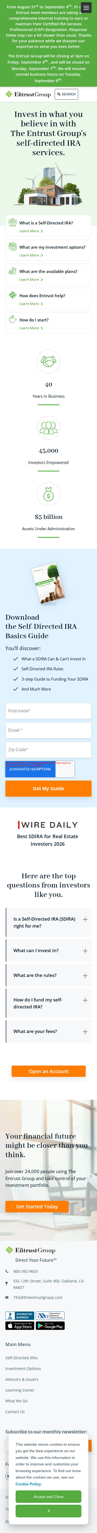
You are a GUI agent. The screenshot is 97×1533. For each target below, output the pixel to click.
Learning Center (19, 1390)
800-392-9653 (25, 1271)
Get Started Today (37, 1206)
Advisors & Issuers (22, 1379)
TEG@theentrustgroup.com (38, 1297)
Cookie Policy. (29, 1484)
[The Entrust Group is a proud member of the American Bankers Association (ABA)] (50, 1316)
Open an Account (48, 1071)
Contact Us (15, 1411)
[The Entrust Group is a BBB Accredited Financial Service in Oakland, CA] (19, 1316)
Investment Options (23, 1368)
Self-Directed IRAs (21, 1357)
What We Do (16, 1400)
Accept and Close (49, 1496)
